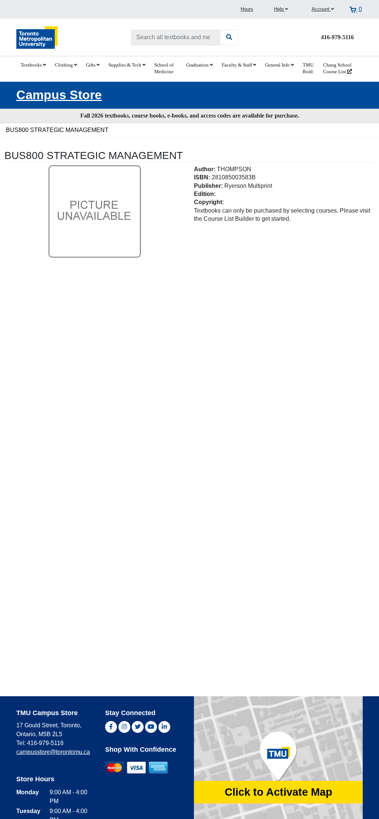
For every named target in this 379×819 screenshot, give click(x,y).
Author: (204, 169)
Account (321, 9)
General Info (278, 65)
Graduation (198, 65)
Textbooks (32, 65)
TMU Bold (308, 68)
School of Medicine (164, 68)
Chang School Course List (337, 68)
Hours (247, 9)
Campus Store (59, 95)
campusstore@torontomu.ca (53, 752)
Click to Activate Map (278, 792)
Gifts (91, 65)
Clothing (64, 65)
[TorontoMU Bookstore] (37, 37)
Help (279, 9)
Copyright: (209, 202)
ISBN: (202, 177)
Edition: (205, 194)
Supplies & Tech (125, 65)
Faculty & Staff (237, 65)
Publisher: (208, 186)
